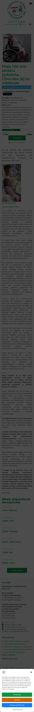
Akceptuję (17, 695)
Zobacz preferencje (17, 705)
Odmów (17, 700)
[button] (31, 672)
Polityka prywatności (17, 709)
